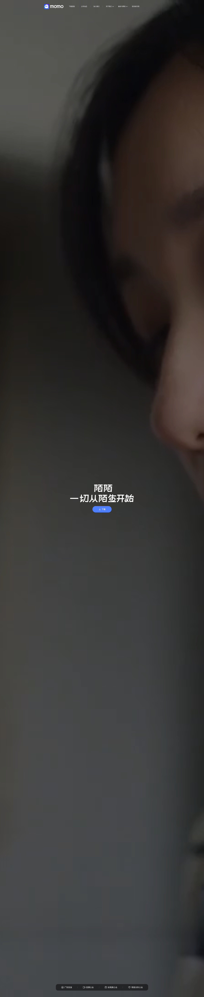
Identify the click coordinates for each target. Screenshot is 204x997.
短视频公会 (112, 987)
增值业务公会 (137, 987)
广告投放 (68, 987)
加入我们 (96, 6)
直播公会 (90, 987)
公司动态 (84, 6)
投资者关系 (135, 6)
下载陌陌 (72, 6)
